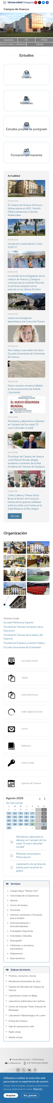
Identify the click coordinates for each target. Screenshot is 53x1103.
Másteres (26, 103)
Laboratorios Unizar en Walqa (23, 995)
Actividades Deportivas (21, 931)
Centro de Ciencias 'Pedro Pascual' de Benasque (27, 1008)
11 (14, 817)
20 (26, 821)
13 (26, 817)
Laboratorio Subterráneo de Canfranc (27, 1001)
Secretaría (15, 910)
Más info (37, 1089)
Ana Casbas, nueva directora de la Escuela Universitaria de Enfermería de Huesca (26, 353)
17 (9, 821)
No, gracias (30, 1095)
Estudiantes (9, 40)
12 (20, 817)
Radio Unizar (15, 1031)
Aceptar (11, 1095)
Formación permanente (26, 155)
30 (44, 824)
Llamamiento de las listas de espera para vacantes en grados (31, 867)
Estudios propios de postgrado (26, 129)
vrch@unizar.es (14, 1063)
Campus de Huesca (16, 9)
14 (32, 817)
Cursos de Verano (19, 905)
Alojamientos (16, 953)
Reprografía (16, 940)
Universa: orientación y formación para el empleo (26, 916)
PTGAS (44, 40)
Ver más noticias (14, 802)
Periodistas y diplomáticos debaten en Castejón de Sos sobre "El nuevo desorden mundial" (26, 424)
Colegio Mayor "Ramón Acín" (24, 890)
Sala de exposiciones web (21, 1026)
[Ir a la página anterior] (39, 798)
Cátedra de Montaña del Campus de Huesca (26, 988)
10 (9, 817)
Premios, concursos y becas (22, 975)
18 (15, 821)
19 (20, 821)
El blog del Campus (18, 1020)
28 (32, 824)
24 (9, 824)
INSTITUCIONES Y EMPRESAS (13, 44)
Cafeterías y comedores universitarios (22, 947)
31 (9, 828)
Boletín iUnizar (16, 1037)
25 (15, 824)
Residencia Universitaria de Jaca (24, 981)
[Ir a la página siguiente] (44, 798)
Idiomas (14, 900)
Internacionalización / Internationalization (20, 924)
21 (32, 821)
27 (26, 824)
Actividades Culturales (21, 935)
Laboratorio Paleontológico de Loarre (27, 1015)
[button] (49, 25)
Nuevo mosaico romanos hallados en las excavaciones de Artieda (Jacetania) (25, 389)
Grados (27, 77)
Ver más (15, 516)
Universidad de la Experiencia (24, 895)
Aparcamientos (17, 958)
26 (21, 824)
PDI (26, 40)
